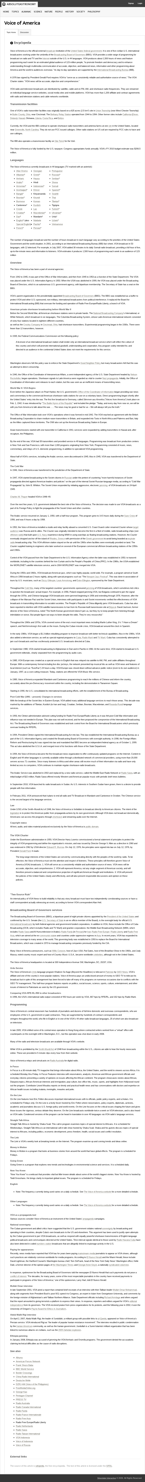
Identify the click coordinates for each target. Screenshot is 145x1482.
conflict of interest (18, 1276)
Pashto (36, 224)
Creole (19, 209)
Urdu (34, 972)
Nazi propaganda (110, 378)
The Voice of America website (98, 1191)
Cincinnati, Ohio (50, 324)
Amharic (20, 178)
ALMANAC (26, 12)
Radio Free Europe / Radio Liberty (107, 932)
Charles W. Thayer (18, 497)
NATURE (48, 12)
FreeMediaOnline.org (25, 1388)
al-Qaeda (102, 1318)
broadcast (50, 51)
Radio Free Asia (23, 1418)
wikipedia (40, 1466)
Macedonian (39, 213)
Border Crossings (24, 1373)
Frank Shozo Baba (24, 1365)
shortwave (57, 817)
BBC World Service (25, 1369)
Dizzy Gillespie (48, 580)
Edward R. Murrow (55, 847)
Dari (18, 216)
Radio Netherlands (24, 1426)
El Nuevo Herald (94, 1257)
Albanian (20, 175)
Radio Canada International (28, 1407)
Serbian (55, 178)
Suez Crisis (129, 516)
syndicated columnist (119, 1265)
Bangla (19, 194)
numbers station (44, 1243)
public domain (92, 826)
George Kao (21, 1392)
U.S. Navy (42, 535)
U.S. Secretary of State (52, 920)
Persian (36, 228)
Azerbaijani (21, 190)
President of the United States (121, 916)
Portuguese (57, 171)
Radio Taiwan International (28, 1434)
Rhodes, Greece (57, 538)
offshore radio (16, 535)
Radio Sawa (126, 773)
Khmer (36, 190)
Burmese (20, 201)
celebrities (98, 954)
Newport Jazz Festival (97, 576)
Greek (36, 175)
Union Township (103, 110)
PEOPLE (59, 12)
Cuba (78, 637)
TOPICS (15, 12)
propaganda (88, 1219)
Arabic (19, 182)
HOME (6, 12)
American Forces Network (28, 1361)
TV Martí (101, 637)
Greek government (95, 538)
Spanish (55, 190)
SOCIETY (81, 12)
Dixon (135, 114)
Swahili (55, 194)
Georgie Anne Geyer (87, 1265)
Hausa (36, 178)
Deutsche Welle (23, 1380)
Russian (55, 175)
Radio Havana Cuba (126, 1240)
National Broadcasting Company (108, 313)
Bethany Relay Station (60, 114)
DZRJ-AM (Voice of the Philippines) (32, 1384)
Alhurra (19, 1357)
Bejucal (112, 607)
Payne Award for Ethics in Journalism (48, 1309)
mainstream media (86, 1253)
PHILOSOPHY (94, 12)
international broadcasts (21, 924)
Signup (131, 3)
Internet (45, 58)
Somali (55, 186)
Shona (55, 182)
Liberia (38, 118)
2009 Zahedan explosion (69, 1330)
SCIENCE (38, 12)
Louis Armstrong (64, 580)
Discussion (24, 32)
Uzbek (55, 220)
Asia (99, 935)
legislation (14, 813)
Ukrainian (56, 213)
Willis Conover (58, 951)
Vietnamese (57, 224)
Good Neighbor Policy (90, 363)
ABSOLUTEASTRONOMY (21, 4)
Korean (36, 201)
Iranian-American (24, 1326)
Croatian (20, 213)
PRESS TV (21, 1399)
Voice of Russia (23, 1445)
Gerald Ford (25, 851)
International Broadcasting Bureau (112, 70)
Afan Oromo (22, 171)
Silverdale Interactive (106, 1478)
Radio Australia (57, 1060)
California (126, 114)
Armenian (20, 186)
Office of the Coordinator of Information (96, 392)
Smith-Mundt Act (46, 1049)
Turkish (55, 209)
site (110, 126)
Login (140, 3)
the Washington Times (63, 1265)
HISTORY (69, 12)
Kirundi (36, 197)
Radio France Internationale (28, 1414)
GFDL (109, 1466)
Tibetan (55, 201)
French (19, 228)
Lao (35, 209)
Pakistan (109, 972)
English (19, 220)
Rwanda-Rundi (116, 704)
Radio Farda (66, 932)
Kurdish (36, 205)
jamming (103, 485)
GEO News (122, 972)
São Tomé (59, 141)
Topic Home (11, 32)
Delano (13, 118)
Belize (61, 118)
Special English (23, 224)
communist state (47, 935)
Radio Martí (87, 637)
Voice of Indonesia (24, 1441)
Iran (89, 932)
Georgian (37, 171)
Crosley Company (31, 324)
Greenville (19, 129)
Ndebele (37, 220)
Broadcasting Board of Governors (69, 54)
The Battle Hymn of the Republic (57, 403)
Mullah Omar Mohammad (125, 1290)
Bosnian (20, 197)
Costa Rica (47, 118)
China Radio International (27, 1376)
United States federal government (86, 51)
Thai (54, 197)
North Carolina (32, 129)
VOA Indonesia (23, 1437)
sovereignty (107, 1228)
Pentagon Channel (24, 1395)
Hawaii (22, 118)
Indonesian (38, 186)
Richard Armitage (112, 1297)
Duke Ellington (83, 580)
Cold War (29, 588)
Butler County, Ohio (21, 114)
